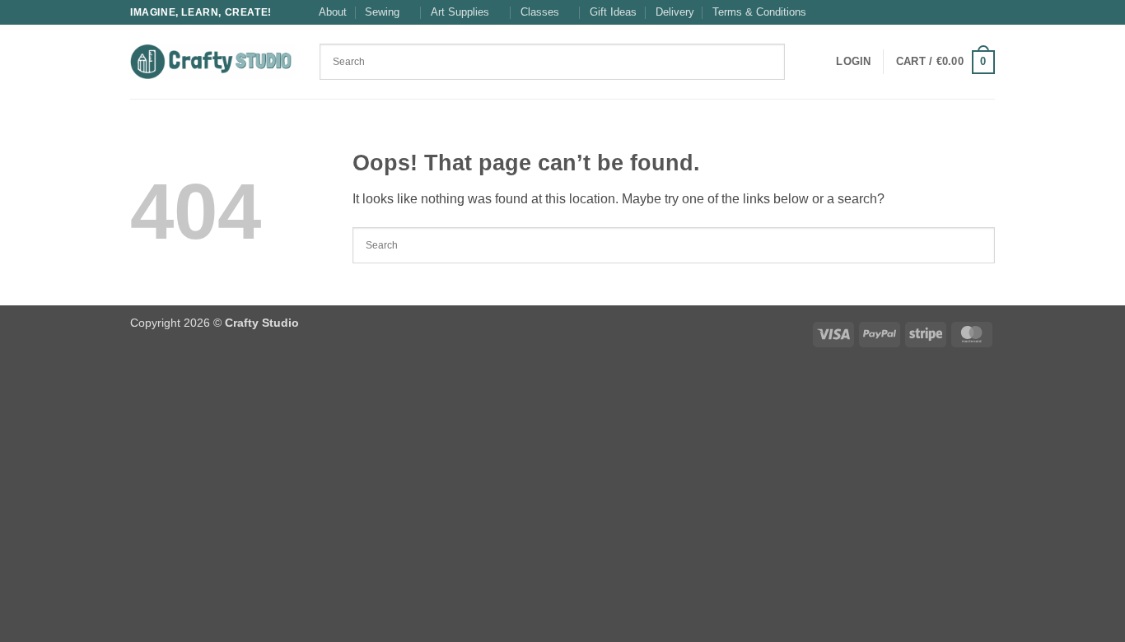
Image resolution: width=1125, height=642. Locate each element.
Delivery (675, 12)
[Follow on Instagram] (971, 12)
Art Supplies (460, 12)
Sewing (382, 12)
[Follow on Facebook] (955, 12)
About (333, 12)
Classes (539, 12)
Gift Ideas (613, 12)
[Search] (802, 61)
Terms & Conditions (759, 12)
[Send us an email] (987, 12)
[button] (853, 61)
